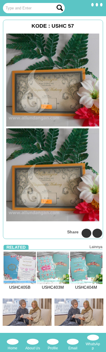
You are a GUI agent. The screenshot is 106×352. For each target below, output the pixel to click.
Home (12, 348)
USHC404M (86, 287)
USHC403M (53, 287)
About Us (32, 348)
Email (72, 348)
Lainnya (96, 247)
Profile (53, 348)
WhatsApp (93, 346)
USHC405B (19, 287)
